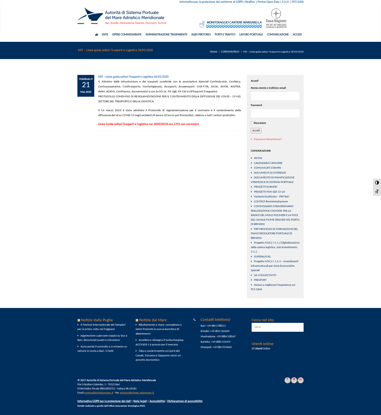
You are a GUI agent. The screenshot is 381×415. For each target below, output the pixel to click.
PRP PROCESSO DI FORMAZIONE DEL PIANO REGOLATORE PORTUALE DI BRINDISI (274, 234)
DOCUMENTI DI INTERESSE (270, 172)
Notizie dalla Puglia (97, 320)
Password (256, 105)
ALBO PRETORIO (201, 34)
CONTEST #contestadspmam (271, 201)
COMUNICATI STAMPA (267, 167)
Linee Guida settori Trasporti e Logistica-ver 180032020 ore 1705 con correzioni (148, 124)
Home (213, 51)
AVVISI (258, 158)
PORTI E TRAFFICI (225, 34)
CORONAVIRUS (230, 51)
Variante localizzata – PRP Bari (271, 196)
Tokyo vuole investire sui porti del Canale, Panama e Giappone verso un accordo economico (158, 355)
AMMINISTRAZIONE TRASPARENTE (166, 34)
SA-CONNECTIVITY (265, 275)
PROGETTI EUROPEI (265, 187)
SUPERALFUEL (262, 256)
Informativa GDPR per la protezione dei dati (104, 401)
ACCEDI (297, 34)
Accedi (256, 130)
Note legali (140, 401)
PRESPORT (260, 280)
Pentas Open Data (268, 2)
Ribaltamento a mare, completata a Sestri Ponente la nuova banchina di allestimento (159, 329)
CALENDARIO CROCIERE (268, 163)
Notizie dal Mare (153, 320)
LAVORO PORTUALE (251, 34)
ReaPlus (250, 2)
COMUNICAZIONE (278, 34)
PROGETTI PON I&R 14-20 (269, 191)
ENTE (105, 34)
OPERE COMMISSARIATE (126, 34)
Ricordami (260, 123)
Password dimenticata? (268, 139)
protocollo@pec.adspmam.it (137, 392)
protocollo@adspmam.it (98, 392)
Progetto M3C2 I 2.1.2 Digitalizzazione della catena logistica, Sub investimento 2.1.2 (275, 247)
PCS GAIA (298, 2)
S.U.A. (286, 2)
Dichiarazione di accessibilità (184, 401)
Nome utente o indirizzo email (268, 88)
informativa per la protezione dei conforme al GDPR (211, 2)
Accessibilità (157, 401)
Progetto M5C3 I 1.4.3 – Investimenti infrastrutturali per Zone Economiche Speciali (274, 266)
